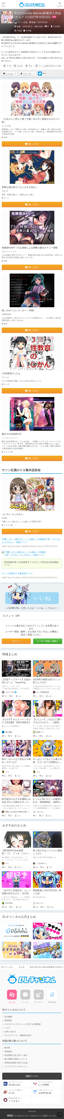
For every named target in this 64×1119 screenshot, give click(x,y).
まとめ (21, 967)
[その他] (44, 73)
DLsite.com (15, 1083)
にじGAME (45, 1083)
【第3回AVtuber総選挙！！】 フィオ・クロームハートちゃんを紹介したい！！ (16, 855)
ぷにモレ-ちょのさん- (13, 514)
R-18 (9, 66)
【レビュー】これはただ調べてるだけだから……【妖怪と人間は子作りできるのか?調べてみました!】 (47, 724)
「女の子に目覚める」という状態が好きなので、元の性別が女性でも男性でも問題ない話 (16, 895)
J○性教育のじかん (11, 373)
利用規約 (8, 1020)
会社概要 (8, 1016)
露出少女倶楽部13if (11, 434)
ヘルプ (7, 1028)
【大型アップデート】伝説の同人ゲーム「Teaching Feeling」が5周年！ (16, 682)
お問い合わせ (10, 1031)
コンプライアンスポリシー (16, 1066)
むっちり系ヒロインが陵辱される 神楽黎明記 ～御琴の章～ (47, 802)
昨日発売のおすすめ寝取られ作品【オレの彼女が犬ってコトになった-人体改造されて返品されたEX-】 (16, 803)
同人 (31, 66)
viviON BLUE (45, 1091)
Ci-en (16, 1091)
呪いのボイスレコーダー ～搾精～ (19, 310)
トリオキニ (15, 1099)
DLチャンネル (32, 4)
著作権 (7, 1047)
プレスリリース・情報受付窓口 (17, 1035)
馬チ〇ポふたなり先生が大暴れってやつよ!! (16, 760)
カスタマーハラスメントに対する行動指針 (22, 1024)
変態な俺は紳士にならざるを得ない (20, 187)
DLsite (20, 66)
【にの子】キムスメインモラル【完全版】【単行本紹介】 (16, 721)
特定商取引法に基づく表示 (16, 1055)
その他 (28, 30)
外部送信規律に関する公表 (16, 1062)
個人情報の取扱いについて (16, 1059)
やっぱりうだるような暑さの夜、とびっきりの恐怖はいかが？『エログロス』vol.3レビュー (47, 763)
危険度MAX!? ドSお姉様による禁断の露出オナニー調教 (30, 247)
